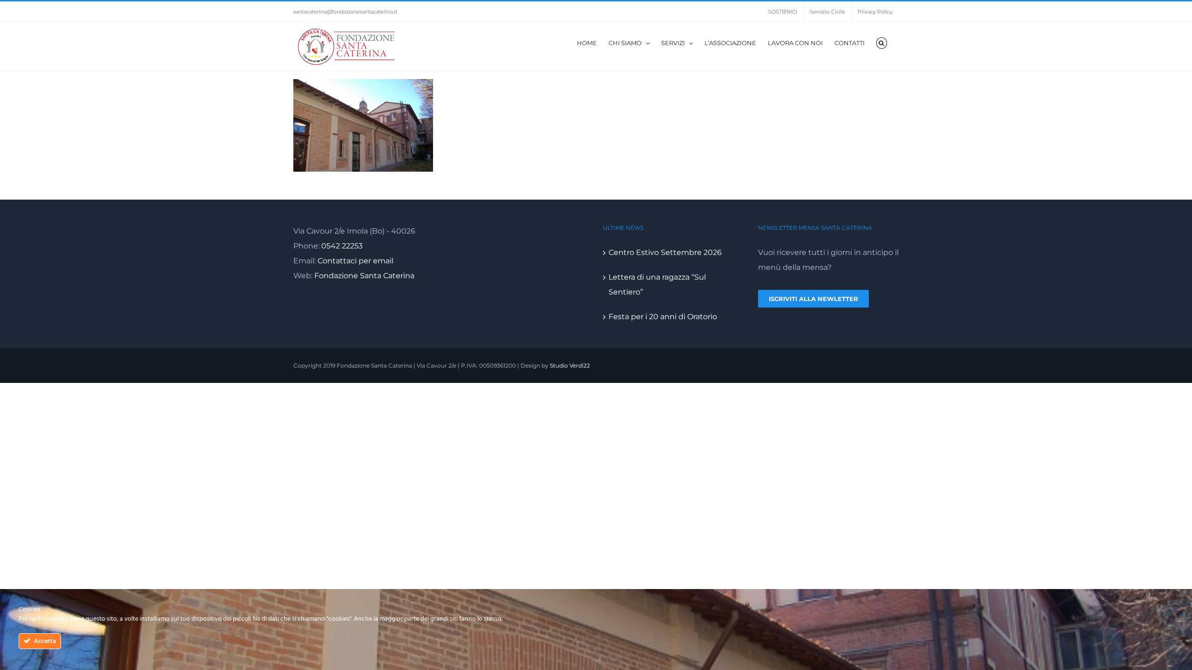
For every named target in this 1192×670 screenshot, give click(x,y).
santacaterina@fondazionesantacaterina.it (345, 11)
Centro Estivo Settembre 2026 (665, 252)
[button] (881, 42)
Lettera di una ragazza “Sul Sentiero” (657, 284)
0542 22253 (342, 245)
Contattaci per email (355, 260)
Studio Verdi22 (570, 365)
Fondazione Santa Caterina (364, 275)
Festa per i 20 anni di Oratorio (663, 316)
